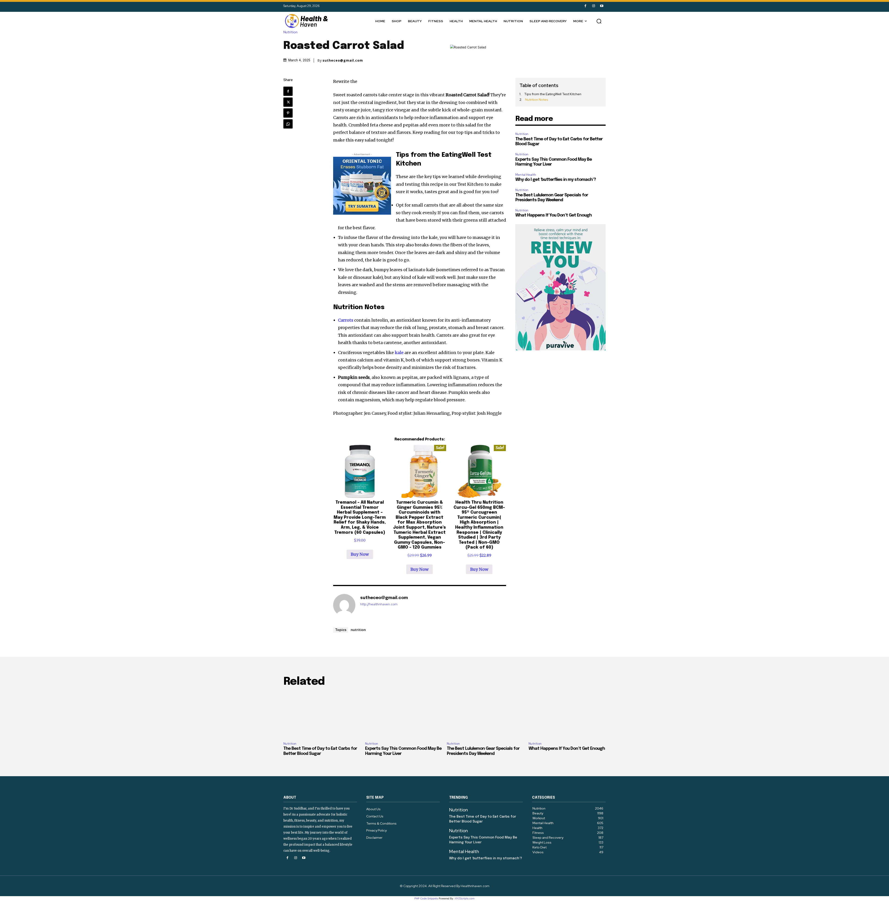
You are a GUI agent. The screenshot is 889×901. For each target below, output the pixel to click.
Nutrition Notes (536, 99)
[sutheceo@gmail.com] (344, 605)
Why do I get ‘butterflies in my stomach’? (555, 180)
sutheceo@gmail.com (342, 60)
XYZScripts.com (465, 898)
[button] (599, 21)
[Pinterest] (288, 113)
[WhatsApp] (288, 124)
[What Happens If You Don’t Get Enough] (567, 715)
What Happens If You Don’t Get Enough (553, 215)
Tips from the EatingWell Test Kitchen (552, 94)
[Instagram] (593, 6)
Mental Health (525, 175)
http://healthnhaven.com (379, 604)
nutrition (358, 629)
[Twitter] (288, 102)
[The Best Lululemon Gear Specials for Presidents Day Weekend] (485, 715)
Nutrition (290, 32)
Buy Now (360, 554)
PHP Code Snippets (426, 898)
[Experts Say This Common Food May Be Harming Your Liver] (403, 715)
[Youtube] (602, 6)
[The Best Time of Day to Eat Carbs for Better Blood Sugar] (321, 715)
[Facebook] (585, 6)
